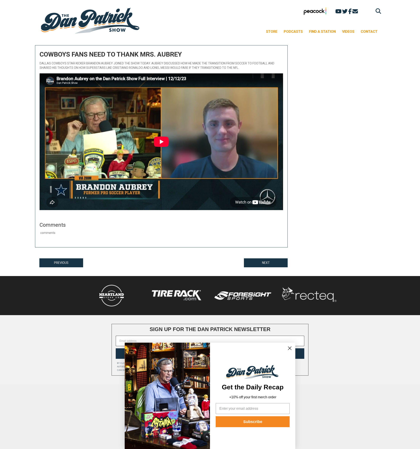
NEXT (266, 262)
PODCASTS (293, 31)
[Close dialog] (290, 348)
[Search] (377, 11)
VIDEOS (348, 31)
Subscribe (252, 422)
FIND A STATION (322, 31)
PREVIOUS (61, 262)
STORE (271, 31)
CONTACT (369, 31)
